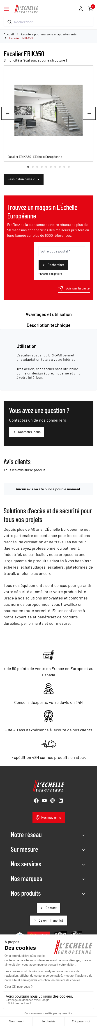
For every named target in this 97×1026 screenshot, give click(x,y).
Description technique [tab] (49, 325)
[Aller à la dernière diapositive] (7, 113)
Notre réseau (26, 834)
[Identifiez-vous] (80, 8)
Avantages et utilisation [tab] (48, 314)
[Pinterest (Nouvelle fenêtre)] (52, 800)
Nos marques (26, 878)
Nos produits (26, 893)
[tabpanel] (48, 361)
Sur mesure (24, 849)
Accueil (9, 34)
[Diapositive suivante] (89, 113)
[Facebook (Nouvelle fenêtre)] (36, 800)
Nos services (26, 864)
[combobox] (48, 22)
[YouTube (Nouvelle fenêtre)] (44, 800)
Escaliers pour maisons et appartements (49, 34)
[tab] (28, 167)
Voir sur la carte (77, 288)
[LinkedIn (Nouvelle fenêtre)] (61, 800)
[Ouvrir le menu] (6, 9)
